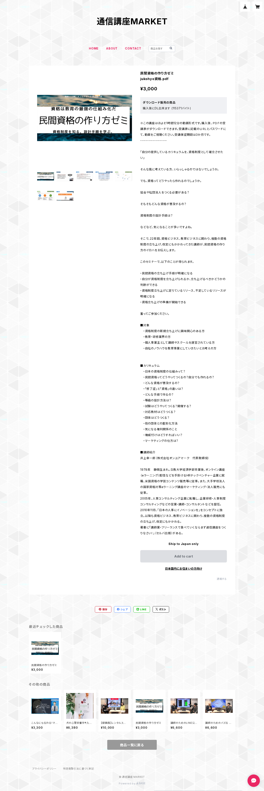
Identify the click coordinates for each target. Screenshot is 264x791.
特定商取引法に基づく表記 (78, 768)
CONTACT (133, 48)
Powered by (127, 783)
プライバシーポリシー (44, 768)
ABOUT (112, 48)
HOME (94, 48)
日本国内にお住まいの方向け (183, 568)
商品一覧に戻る (132, 745)
